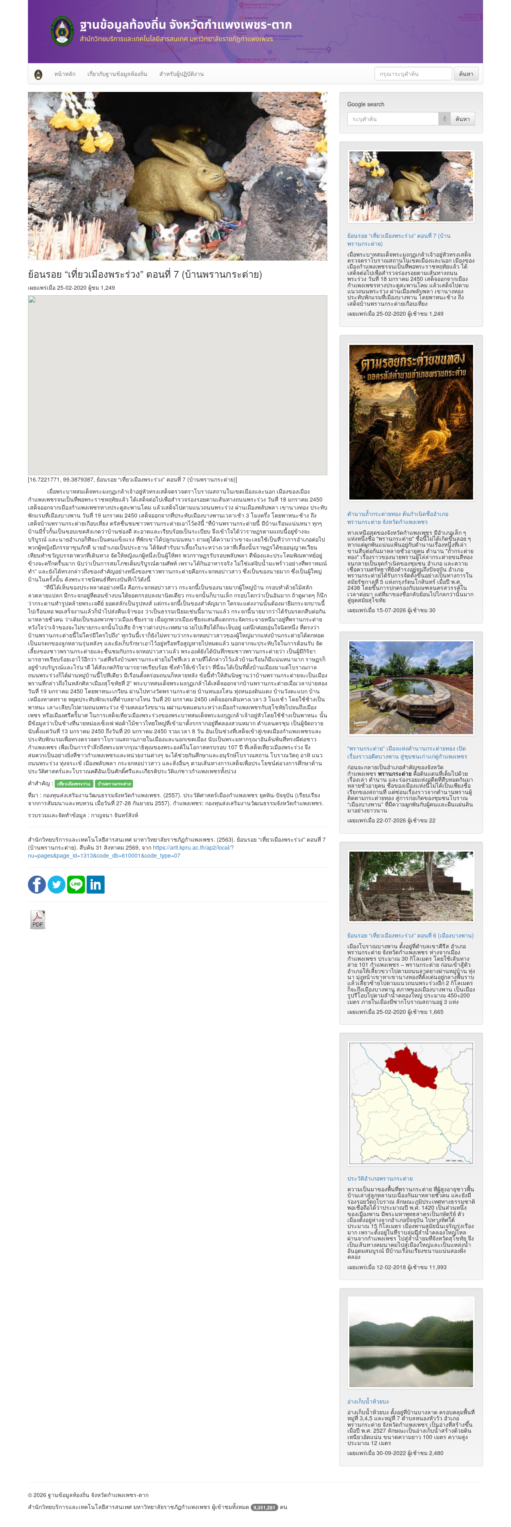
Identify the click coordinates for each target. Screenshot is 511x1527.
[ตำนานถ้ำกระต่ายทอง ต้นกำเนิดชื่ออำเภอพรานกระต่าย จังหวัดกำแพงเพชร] (411, 422)
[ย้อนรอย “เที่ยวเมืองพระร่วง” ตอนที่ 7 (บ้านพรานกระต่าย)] (411, 186)
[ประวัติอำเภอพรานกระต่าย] (411, 1103)
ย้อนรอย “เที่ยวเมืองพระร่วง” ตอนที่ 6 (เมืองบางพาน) (410, 935)
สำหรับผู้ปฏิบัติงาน (181, 74)
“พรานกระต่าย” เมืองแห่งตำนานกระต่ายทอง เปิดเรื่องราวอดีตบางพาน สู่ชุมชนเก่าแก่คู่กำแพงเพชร (407, 752)
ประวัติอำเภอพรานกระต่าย (380, 1178)
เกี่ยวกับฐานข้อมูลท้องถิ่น (117, 74)
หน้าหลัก (64, 74)
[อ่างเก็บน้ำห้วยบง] (411, 1342)
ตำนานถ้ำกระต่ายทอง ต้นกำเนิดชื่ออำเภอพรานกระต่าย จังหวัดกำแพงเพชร (397, 518)
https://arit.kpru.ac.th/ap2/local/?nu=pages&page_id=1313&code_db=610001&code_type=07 (131, 851)
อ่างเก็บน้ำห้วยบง (368, 1401)
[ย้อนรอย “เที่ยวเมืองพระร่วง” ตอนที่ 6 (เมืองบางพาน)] (411, 886)
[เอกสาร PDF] (38, 919)
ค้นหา (466, 74)
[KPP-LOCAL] (38, 74)
